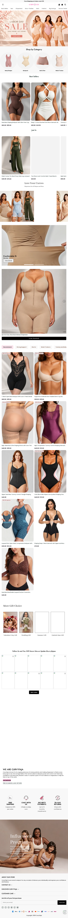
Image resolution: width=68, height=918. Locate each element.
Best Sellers (4, 8)
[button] (3, 4)
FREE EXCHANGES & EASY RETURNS (12, 783)
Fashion (44, 8)
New (12, 8)
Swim (37, 8)
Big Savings (52, 8)
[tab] (32, 43)
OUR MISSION (7, 780)
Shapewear (19, 8)
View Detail (8, 261)
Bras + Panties (29, 8)
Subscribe (62, 902)
